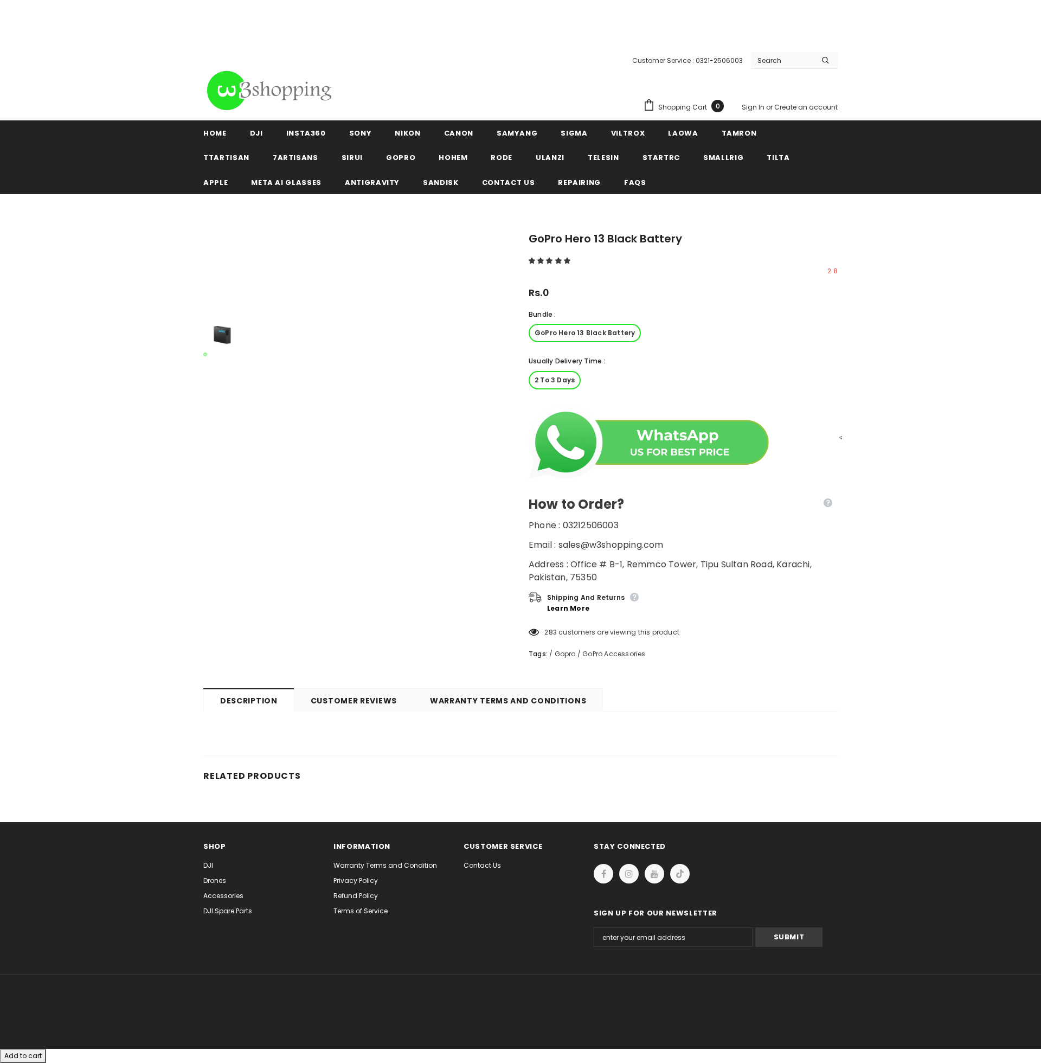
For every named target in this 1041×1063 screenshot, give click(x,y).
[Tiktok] (680, 873)
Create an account (806, 107)
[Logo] (271, 90)
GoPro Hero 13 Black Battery (585, 332)
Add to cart (23, 1055)
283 (550, 632)
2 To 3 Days (555, 380)
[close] (833, 21)
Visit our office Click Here (520, 33)
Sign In (754, 107)
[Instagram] (629, 873)
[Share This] (837, 437)
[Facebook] (603, 873)
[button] (550, 260)
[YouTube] (654, 873)
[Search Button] (825, 60)
